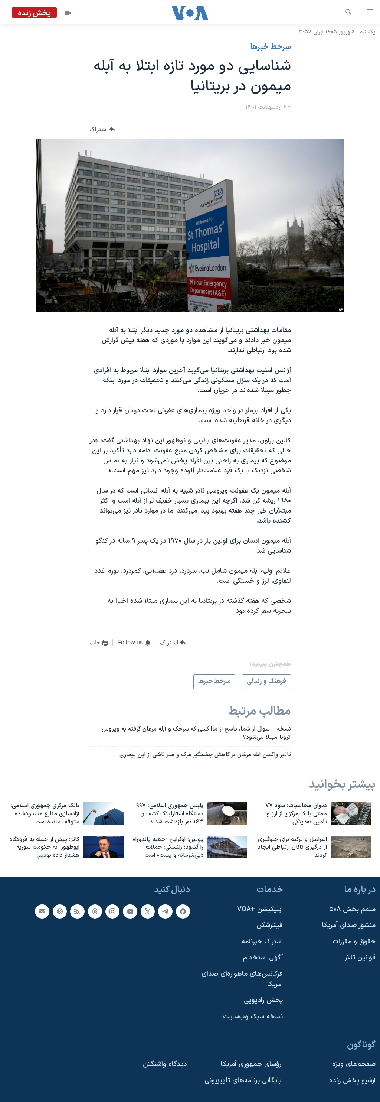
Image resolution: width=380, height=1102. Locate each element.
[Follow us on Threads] (95, 911)
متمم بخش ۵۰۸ (352, 909)
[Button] (102, 129)
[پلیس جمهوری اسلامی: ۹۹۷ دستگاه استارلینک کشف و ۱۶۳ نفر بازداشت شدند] (227, 813)
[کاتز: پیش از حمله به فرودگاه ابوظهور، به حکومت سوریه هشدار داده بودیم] (103, 847)
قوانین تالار (360, 958)
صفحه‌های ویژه (354, 1064)
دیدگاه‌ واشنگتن (165, 1064)
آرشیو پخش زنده (352, 1081)
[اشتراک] (42, 911)
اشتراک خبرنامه (262, 942)
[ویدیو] (68, 13)
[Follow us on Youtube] (130, 911)
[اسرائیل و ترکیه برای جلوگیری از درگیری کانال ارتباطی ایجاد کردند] (351, 847)
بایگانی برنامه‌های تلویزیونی (242, 1081)
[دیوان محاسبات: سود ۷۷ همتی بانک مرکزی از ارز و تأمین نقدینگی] (351, 813)
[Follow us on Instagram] (112, 911)
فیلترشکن (269, 925)
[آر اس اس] (77, 911)
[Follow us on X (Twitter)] (148, 911)
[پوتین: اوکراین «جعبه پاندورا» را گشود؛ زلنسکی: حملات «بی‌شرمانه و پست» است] (227, 847)
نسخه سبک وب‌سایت (253, 1017)
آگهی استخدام (263, 958)
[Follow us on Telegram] (165, 911)
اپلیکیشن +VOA (260, 909)
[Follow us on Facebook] (183, 911)
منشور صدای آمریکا (349, 925)
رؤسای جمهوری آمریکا (251, 1064)
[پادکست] (60, 911)
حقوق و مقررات (354, 942)
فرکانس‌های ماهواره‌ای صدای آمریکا (242, 979)
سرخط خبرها (270, 47)
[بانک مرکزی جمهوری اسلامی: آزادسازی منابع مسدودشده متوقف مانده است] (103, 813)
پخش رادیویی (263, 1000)
